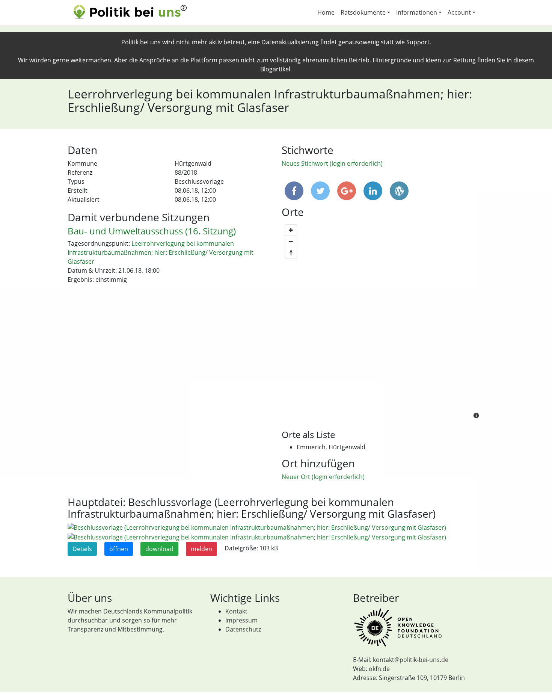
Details (82, 549)
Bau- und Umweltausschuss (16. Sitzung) (152, 231)
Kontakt (236, 611)
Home (326, 12)
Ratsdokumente (363, 12)
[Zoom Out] (291, 241)
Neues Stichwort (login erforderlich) (332, 163)
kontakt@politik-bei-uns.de (410, 660)
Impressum (241, 620)
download (159, 549)
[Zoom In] (291, 230)
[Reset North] (291, 252)
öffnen (118, 549)
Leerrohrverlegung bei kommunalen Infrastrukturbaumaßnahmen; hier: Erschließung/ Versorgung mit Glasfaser (160, 252)
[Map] (383, 322)
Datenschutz (243, 629)
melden (201, 549)
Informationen (416, 12)
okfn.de (379, 669)
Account (459, 12)
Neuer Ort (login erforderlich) (323, 477)
